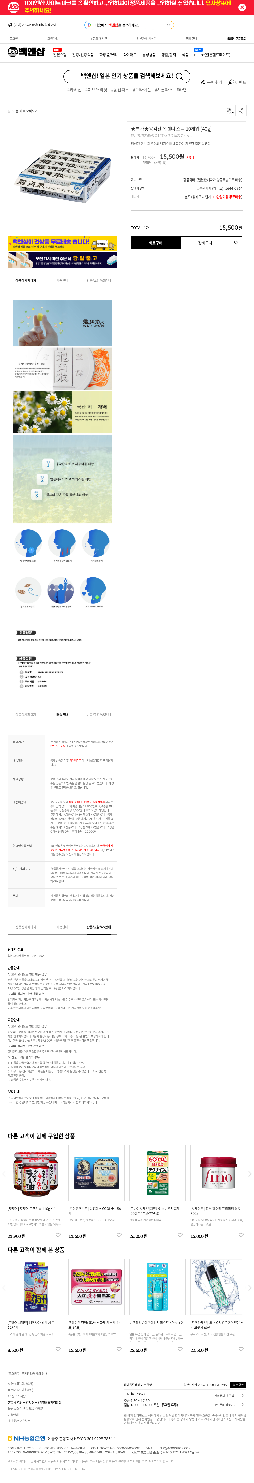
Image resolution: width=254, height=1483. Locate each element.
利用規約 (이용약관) (20, 1390)
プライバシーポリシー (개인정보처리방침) (35, 1402)
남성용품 (149, 54)
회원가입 (52, 38)
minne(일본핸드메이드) (212, 54)
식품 (185, 54)
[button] (250, 1174)
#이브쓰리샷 (96, 89)
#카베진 (74, 89)
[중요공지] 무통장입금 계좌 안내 (27, 1373)
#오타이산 (142, 89)
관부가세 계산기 (147, 38)
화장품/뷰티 (108, 54)
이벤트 (240, 82)
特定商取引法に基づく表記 (25, 1408)
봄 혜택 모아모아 (27, 110)
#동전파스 (120, 89)
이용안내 (13, 1415)
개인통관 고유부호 (19, 1421)
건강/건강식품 (83, 54)
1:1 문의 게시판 (97, 38)
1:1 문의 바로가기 (225, 1405)
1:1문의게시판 (17, 1396)
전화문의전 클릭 (224, 1396)
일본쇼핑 (59, 54)
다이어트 (130, 54)
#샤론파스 (164, 89)
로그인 (14, 38)
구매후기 (214, 82)
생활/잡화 (168, 54)
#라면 (182, 89)
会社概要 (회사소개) (20, 1384)
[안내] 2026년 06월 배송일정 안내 (35, 25)
